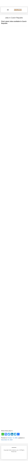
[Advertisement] (14, 47)
